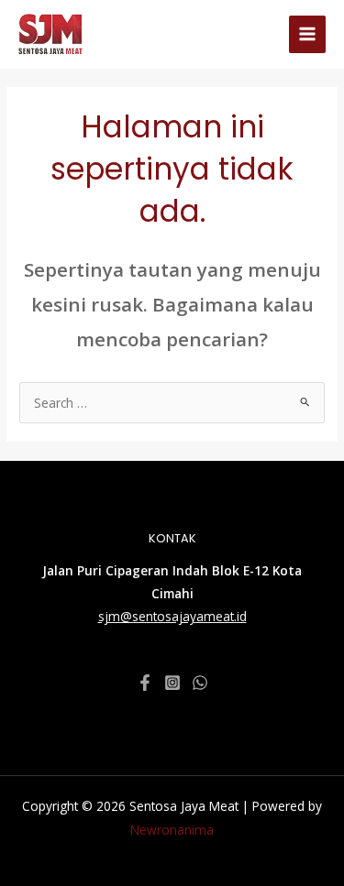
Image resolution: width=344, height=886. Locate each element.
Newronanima (172, 829)
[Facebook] (145, 682)
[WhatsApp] (200, 682)
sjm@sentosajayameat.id (172, 616)
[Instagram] (172, 682)
